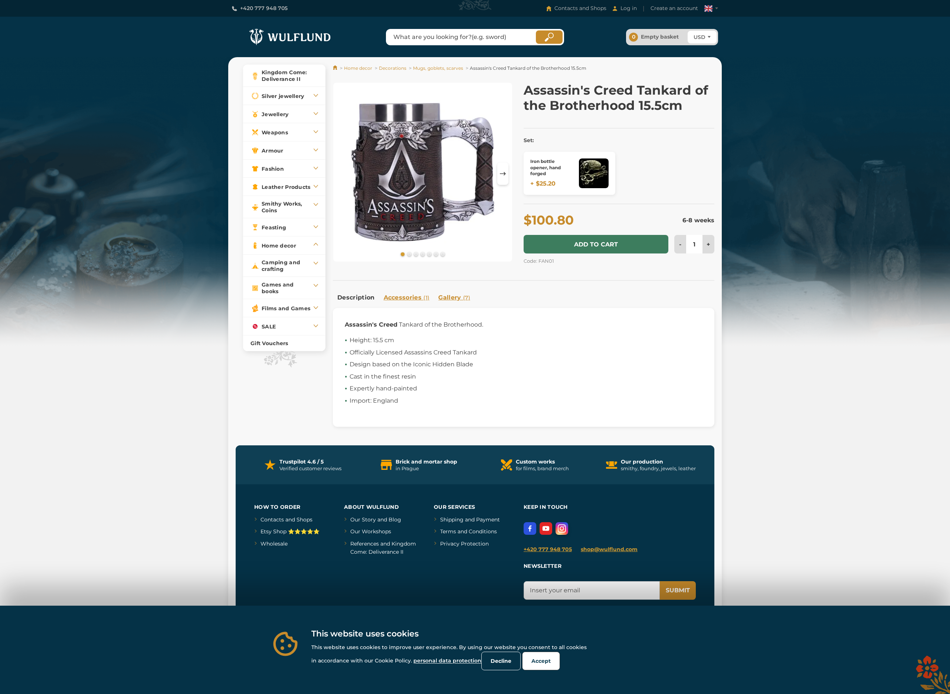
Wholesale (274, 543)
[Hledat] (549, 37)
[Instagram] (562, 528)
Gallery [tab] (454, 297)
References (364, 543)
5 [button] (428, 253)
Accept (541, 661)
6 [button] (435, 253)
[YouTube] (546, 528)
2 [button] (408, 253)
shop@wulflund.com (609, 549)
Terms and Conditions (468, 531)
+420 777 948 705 (264, 8)
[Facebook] (530, 528)
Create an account (674, 8)
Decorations (392, 68)
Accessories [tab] (407, 297)
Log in (628, 8)
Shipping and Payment (470, 519)
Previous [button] (342, 174)
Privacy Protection (464, 543)
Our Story (363, 519)
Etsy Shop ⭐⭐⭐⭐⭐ (290, 531)
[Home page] (335, 68)
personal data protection (447, 660)
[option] (422, 173)
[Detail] (594, 173)
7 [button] (441, 253)
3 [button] (415, 253)
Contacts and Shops (580, 8)
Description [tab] (356, 297)
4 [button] (421, 253)
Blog (395, 519)
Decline (501, 661)
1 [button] (401, 253)
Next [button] (502, 174)
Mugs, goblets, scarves (438, 68)
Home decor (358, 68)
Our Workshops (370, 531)
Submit (678, 590)
